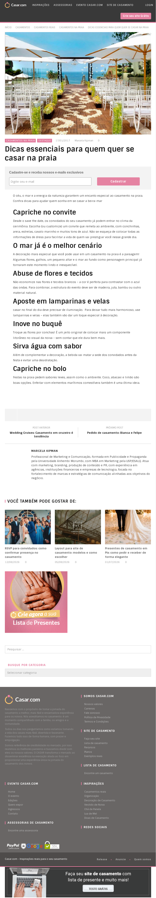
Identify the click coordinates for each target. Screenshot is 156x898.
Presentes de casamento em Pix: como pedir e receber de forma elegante (126, 553)
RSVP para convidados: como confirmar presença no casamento (26, 553)
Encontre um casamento (98, 773)
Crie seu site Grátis (136, 16)
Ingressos (14, 809)
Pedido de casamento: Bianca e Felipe (114, 431)
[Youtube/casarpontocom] (86, 835)
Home (11, 791)
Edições (12, 800)
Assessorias (63, 5)
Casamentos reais (95, 791)
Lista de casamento (96, 743)
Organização (91, 796)
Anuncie (121, 859)
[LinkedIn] (32, 485)
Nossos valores (93, 704)
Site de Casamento (120, 5)
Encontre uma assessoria (23, 830)
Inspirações (41, 5)
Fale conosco (92, 713)
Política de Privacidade (97, 717)
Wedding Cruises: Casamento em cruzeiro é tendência (41, 432)
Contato (13, 813)
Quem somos (142, 859)
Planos (88, 752)
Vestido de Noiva (94, 804)
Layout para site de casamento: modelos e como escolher (76, 553)
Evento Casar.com (89, 5)
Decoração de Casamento (99, 800)
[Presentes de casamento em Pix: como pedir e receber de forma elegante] (128, 527)
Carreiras (89, 708)
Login (149, 5)
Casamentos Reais (44, 27)
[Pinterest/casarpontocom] (84, 835)
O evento (13, 796)
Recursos (89, 747)
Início (8, 27)
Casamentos (22, 27)
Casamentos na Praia (71, 27)
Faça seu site (92, 738)
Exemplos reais (93, 756)
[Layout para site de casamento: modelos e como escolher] (78, 527)
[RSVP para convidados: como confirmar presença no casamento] (28, 527)
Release (102, 859)
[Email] (40, 485)
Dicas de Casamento (96, 818)
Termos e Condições (96, 721)
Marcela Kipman (84, 140)
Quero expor (15, 804)
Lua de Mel (90, 813)
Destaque (44, 140)
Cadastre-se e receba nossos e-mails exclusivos (46, 172)
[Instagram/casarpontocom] (82, 835)
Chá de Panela (92, 809)
